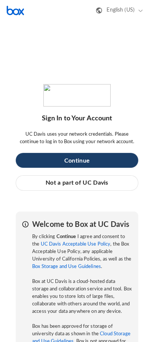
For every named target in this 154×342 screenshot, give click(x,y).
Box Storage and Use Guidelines (66, 266)
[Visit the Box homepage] (15, 10)
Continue (77, 161)
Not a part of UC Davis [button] (77, 183)
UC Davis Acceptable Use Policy (76, 244)
